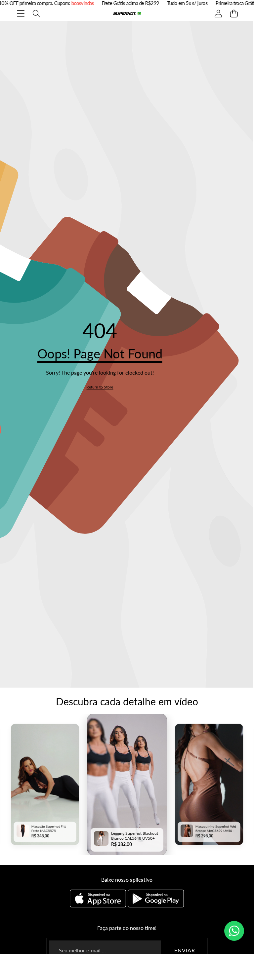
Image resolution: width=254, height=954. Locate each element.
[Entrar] (218, 13)
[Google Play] (156, 898)
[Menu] (20, 13)
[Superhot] (127, 13)
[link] (99, 387)
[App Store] (99, 898)
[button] (233, 13)
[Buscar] (36, 13)
